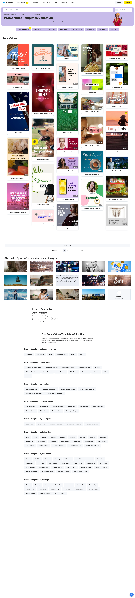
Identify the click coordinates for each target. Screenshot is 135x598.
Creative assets (46, 2)
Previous (54, 250)
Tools (55, 2)
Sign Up (128, 2)
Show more (67, 245)
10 (75, 250)
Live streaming (21, 2)
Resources (64, 2)
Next (82, 250)
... (72, 250)
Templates (35, 2)
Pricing (72, 2)
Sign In (119, 2)
